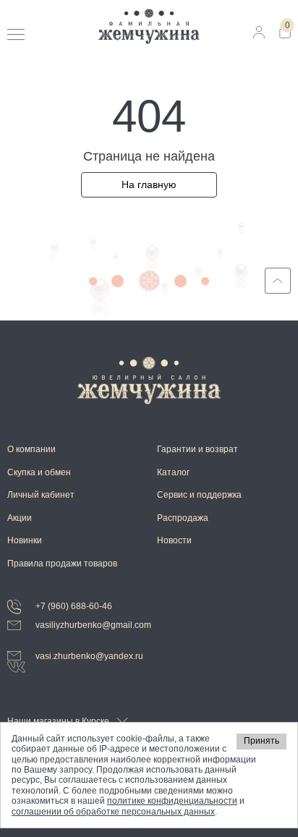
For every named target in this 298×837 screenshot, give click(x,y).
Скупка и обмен (39, 472)
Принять (261, 741)
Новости (174, 540)
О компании (31, 449)
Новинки (24, 540)
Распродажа (182, 518)
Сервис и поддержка (199, 495)
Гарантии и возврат (197, 449)
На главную (149, 184)
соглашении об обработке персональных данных (113, 812)
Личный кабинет (40, 495)
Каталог (173, 472)
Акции (19, 518)
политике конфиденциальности (172, 801)
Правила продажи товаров (62, 563)
